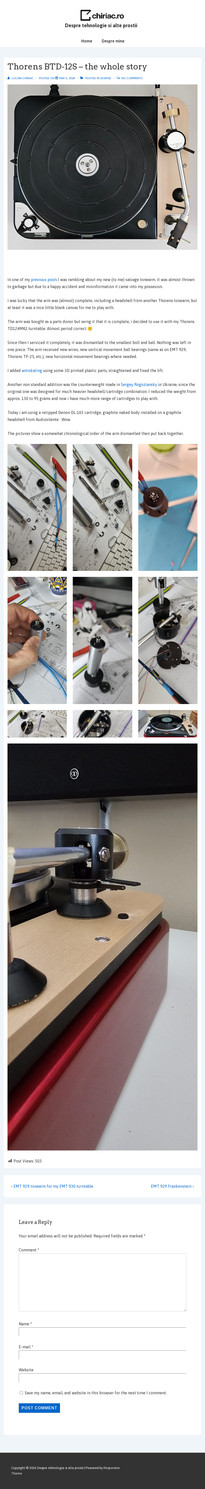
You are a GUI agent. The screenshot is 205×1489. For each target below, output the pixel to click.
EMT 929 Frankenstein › (172, 1186)
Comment (29, 1250)
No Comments (132, 78)
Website (26, 1370)
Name (24, 1324)
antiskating (32, 370)
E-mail (24, 1347)
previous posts (44, 279)
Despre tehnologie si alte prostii (101, 25)
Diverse (105, 78)
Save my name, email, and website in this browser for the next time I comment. (96, 1393)
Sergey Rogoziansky (139, 384)
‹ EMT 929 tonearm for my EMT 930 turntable (52, 1186)
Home (86, 41)
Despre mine (113, 41)
